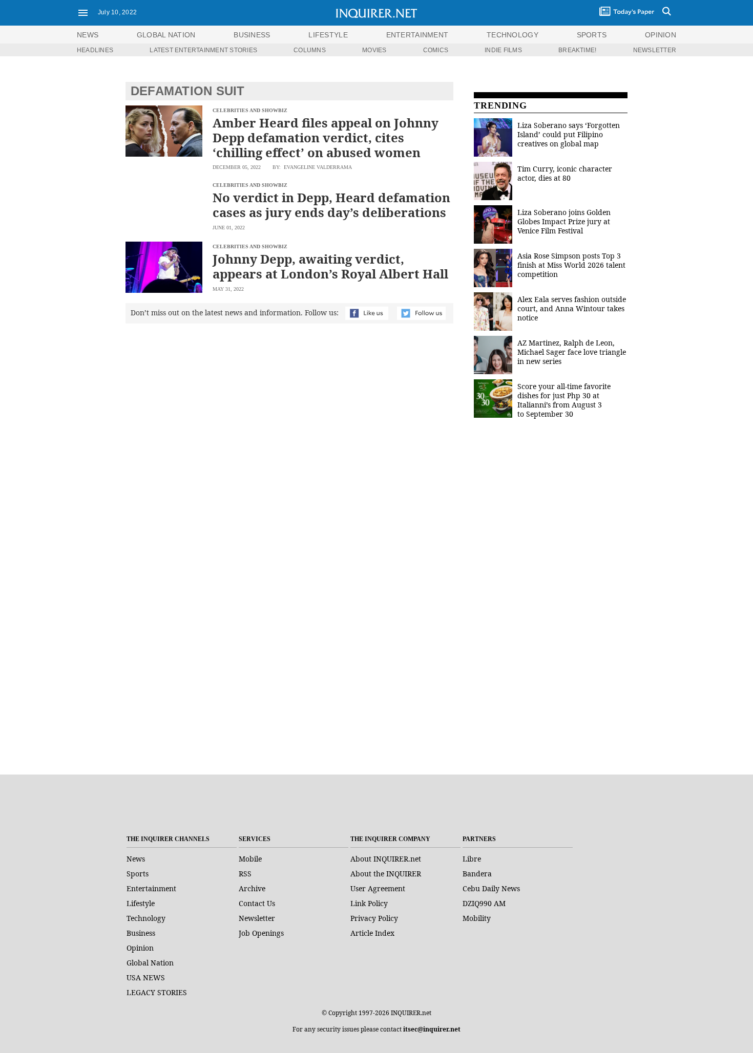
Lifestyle (141, 903)
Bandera (477, 873)
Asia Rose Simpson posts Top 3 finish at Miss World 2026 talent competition (571, 265)
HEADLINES (95, 50)
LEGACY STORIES (157, 992)
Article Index (372, 933)
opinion (660, 35)
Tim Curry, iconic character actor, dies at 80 (564, 173)
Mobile (250, 859)
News (87, 35)
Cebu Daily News (491, 888)
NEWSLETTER (654, 50)
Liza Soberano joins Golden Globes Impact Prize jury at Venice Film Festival (564, 221)
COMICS (435, 50)
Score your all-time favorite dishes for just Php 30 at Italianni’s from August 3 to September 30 (564, 400)
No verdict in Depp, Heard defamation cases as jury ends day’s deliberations (331, 205)
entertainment (417, 35)
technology (512, 35)
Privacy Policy (374, 918)
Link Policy (369, 903)
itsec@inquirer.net (432, 1029)
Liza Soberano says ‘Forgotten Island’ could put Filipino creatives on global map (568, 134)
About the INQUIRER (385, 873)
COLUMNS (310, 50)
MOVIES (374, 50)
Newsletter (257, 918)
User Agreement (377, 888)
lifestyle (328, 35)
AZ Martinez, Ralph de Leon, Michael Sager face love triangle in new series (571, 352)
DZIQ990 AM (484, 903)
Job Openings (261, 933)
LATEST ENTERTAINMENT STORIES (203, 50)
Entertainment (151, 888)
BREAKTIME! (577, 50)
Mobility (477, 918)
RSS (245, 873)
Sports (138, 873)
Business (141, 933)
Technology (146, 918)
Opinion (140, 948)
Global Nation (150, 963)
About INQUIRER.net (385, 859)
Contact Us (257, 903)
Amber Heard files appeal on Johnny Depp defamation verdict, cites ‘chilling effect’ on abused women (325, 137)
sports (592, 35)
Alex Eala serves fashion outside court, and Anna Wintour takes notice (571, 308)
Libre (472, 859)
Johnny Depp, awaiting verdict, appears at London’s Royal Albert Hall (330, 266)
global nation (166, 35)
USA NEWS (146, 977)
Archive (252, 888)
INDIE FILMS (503, 50)
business (252, 35)
